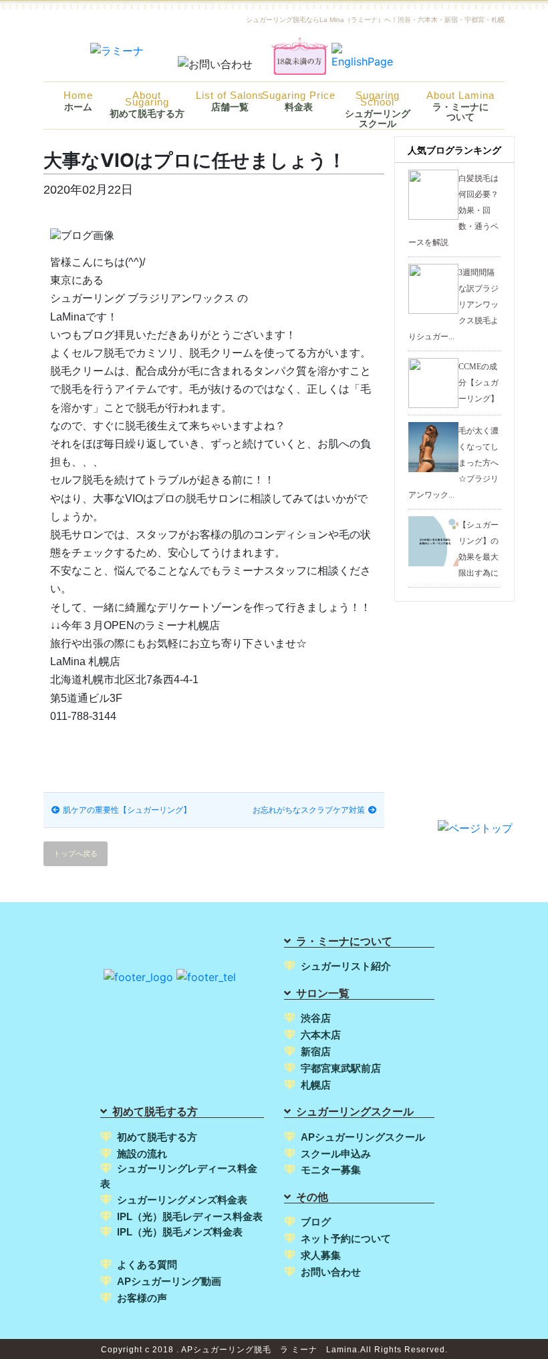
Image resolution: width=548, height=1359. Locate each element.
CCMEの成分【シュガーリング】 (478, 382)
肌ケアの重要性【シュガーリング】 (127, 810)
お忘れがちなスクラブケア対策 (309, 810)
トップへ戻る (75, 853)
